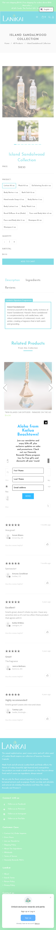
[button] (46, 9)
